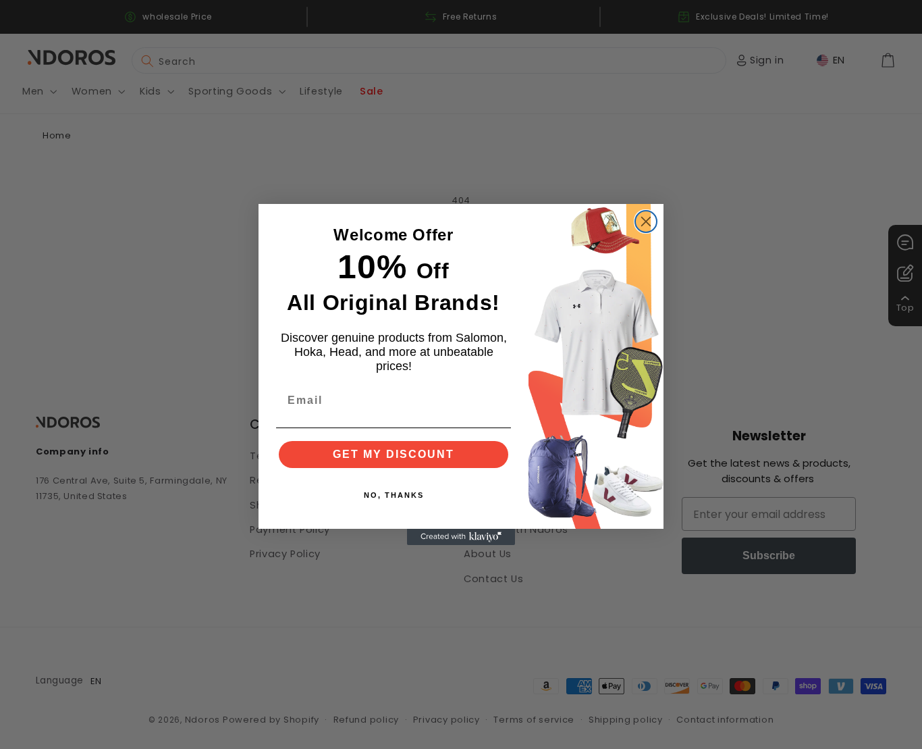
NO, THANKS (394, 495)
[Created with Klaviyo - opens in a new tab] (461, 537)
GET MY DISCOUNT (393, 454)
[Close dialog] (646, 221)
